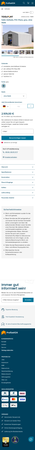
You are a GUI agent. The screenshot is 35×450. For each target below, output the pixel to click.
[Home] (2, 9)
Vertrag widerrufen (7, 350)
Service (3, 347)
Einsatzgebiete (6, 383)
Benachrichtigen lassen (17, 138)
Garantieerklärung (7, 371)
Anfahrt (3, 344)
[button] (28, 3)
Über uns (4, 380)
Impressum (4, 362)
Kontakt (3, 342)
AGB (2, 365)
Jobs (2, 360)
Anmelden (28, 300)
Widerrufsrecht (6, 374)
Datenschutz (5, 368)
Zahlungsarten (5, 377)
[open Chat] (31, 439)
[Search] (24, 3)
